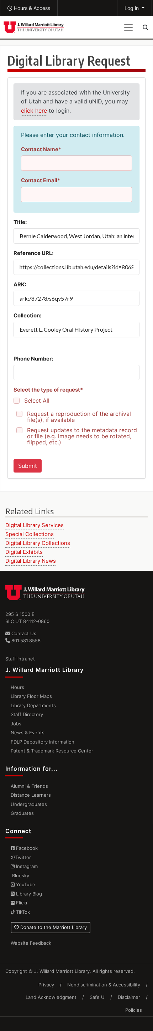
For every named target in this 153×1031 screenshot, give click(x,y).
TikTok (22, 912)
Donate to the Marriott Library (53, 927)
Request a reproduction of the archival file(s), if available (79, 417)
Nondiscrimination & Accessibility (103, 984)
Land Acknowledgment (51, 997)
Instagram (26, 866)
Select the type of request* (48, 390)
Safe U (97, 997)
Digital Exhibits (24, 551)
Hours (17, 687)
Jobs (16, 723)
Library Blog (28, 894)
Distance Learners (31, 795)
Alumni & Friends (29, 786)
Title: (20, 222)
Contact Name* (41, 149)
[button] (29, 8)
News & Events (27, 732)
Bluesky (20, 875)
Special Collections (29, 534)
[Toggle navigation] (128, 27)
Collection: (27, 315)
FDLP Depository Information (42, 742)
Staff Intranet (20, 659)
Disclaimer (129, 997)
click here (34, 110)
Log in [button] (132, 8)
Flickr (21, 902)
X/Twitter (21, 857)
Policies (133, 1010)
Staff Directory (27, 714)
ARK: (20, 284)
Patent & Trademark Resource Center (52, 751)
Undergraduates (29, 804)
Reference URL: (33, 253)
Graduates (22, 813)
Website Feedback (31, 943)
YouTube (25, 884)
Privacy (46, 984)
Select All (36, 401)
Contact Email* (40, 180)
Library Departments (33, 705)
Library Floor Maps (31, 696)
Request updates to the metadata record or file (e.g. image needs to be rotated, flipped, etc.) (82, 436)
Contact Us (23, 633)
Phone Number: (33, 359)
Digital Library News (30, 560)
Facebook (26, 848)
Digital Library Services (34, 525)
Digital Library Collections (37, 543)
